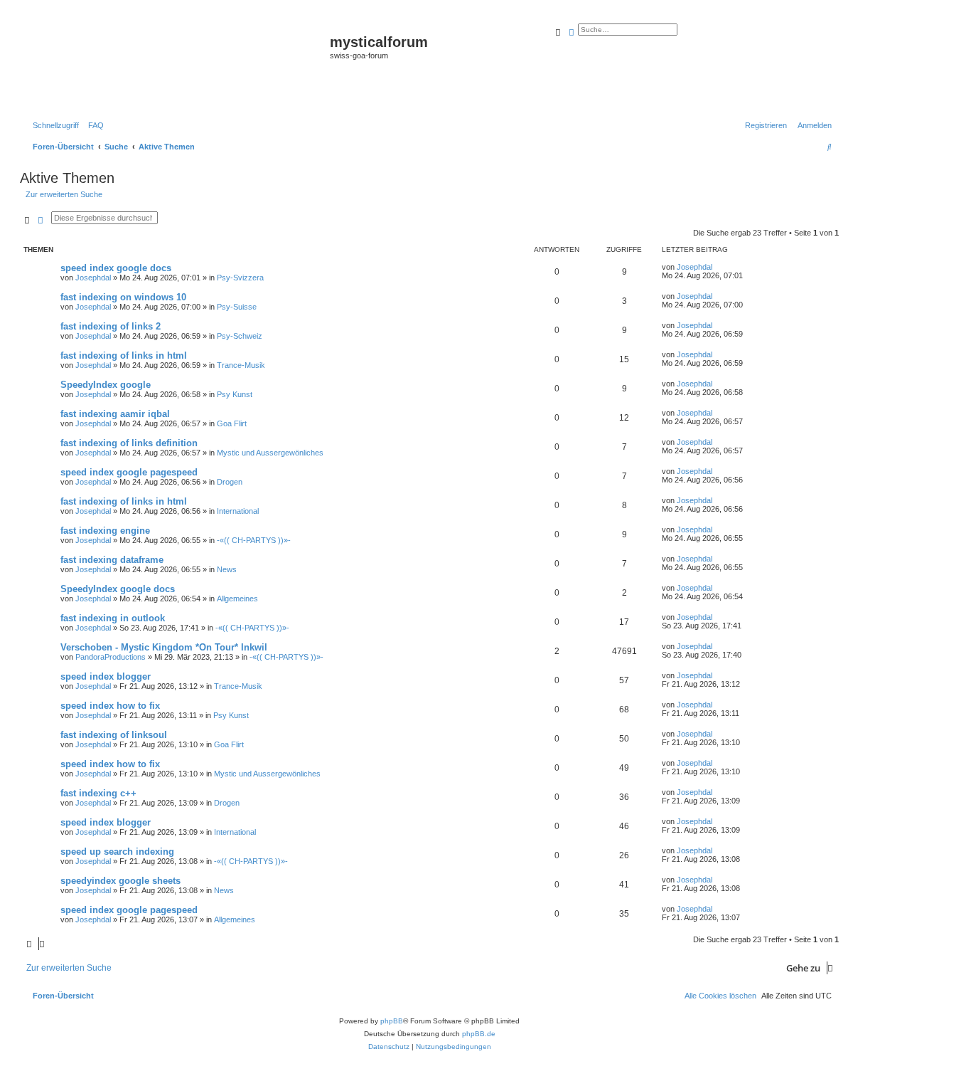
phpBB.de (478, 1034)
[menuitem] (93, 125)
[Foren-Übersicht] (176, 64)
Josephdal (93, 277)
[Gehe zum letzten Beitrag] (717, 267)
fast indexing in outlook (112, 618)
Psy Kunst (234, 394)
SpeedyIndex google (105, 384)
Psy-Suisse (237, 306)
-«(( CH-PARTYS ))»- (254, 540)
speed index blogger (105, 676)
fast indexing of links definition (129, 443)
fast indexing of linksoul (113, 734)
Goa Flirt (232, 423)
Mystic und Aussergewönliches (270, 452)
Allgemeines (237, 598)
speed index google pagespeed (129, 472)
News (227, 569)
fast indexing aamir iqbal (115, 414)
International (238, 511)
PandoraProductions (110, 657)
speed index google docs (115, 268)
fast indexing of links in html (123, 355)
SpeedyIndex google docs (117, 589)
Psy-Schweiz (239, 336)
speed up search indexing (117, 851)
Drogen (229, 482)
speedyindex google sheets (120, 880)
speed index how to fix (110, 705)
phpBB (391, 1021)
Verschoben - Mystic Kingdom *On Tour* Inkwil (163, 647)
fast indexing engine (105, 530)
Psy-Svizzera (240, 277)
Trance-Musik (241, 365)
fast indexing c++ (98, 793)
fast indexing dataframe (111, 559)
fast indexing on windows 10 (123, 297)
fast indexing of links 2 (110, 326)
